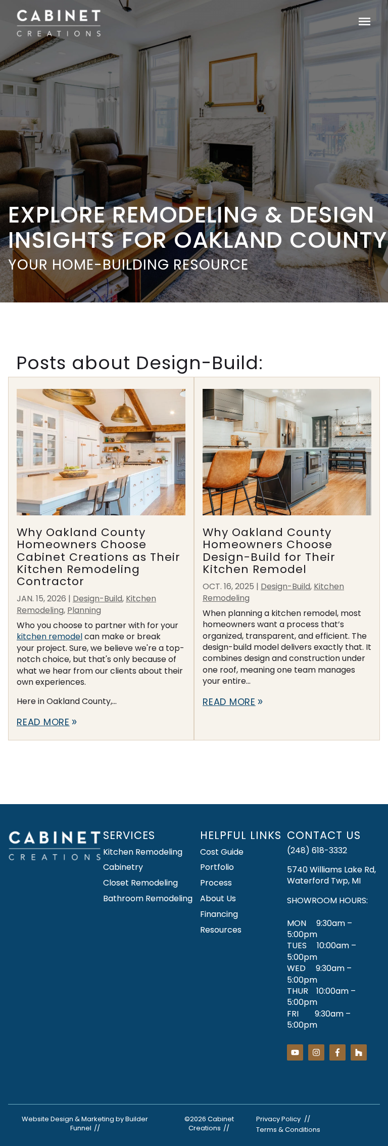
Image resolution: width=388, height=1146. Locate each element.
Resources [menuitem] (220, 930)
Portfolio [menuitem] (217, 867)
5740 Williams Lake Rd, (331, 869)
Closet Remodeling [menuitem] (140, 883)
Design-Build (97, 598)
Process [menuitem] (216, 883)
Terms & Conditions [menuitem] (288, 1129)
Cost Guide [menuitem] (222, 852)
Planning (84, 610)
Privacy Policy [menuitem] (278, 1119)
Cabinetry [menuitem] (123, 867)
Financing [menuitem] (219, 914)
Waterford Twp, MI (324, 881)
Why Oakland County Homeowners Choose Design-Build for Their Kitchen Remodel (269, 550)
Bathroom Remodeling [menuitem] (147, 898)
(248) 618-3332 (317, 850)
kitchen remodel (49, 636)
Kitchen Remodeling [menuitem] (142, 852)
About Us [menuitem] (218, 898)
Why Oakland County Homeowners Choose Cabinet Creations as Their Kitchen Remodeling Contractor (98, 556)
